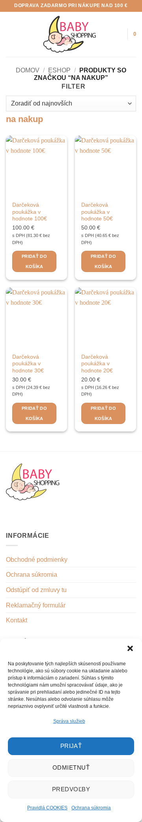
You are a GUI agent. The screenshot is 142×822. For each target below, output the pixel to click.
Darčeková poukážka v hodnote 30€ (28, 364)
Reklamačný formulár (35, 605)
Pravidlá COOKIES (47, 808)
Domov (27, 70)
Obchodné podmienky (36, 559)
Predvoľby (71, 789)
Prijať (71, 745)
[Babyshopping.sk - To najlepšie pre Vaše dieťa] (69, 34)
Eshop (59, 70)
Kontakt (16, 620)
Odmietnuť (71, 767)
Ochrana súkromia (91, 808)
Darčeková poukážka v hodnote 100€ (29, 212)
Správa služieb (69, 721)
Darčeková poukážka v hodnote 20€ (97, 364)
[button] (130, 648)
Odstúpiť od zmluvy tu (36, 590)
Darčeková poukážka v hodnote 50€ (97, 212)
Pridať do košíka (34, 261)
